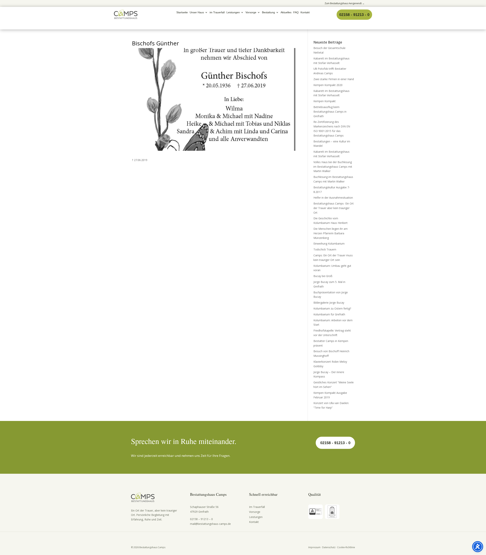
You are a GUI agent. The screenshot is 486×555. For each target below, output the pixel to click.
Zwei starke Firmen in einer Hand (333, 79)
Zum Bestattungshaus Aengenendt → (344, 3)
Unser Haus (197, 12)
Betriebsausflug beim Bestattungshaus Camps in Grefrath (329, 111)
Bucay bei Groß (322, 276)
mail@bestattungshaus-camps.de (210, 524)
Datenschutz (328, 547)
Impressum (314, 547)
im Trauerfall (217, 12)
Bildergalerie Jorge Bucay (328, 302)
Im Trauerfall (257, 507)
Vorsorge (250, 12)
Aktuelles (286, 12)
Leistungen (233, 12)
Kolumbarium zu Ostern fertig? (332, 308)
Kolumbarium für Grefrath (329, 314)
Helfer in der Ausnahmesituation (333, 197)
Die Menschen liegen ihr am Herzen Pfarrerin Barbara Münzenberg (330, 233)
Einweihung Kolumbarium (329, 243)
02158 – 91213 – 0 (201, 519)
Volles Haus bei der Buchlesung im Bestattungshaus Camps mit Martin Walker (332, 166)
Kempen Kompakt (324, 101)
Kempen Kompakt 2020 (327, 85)
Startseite (182, 12)
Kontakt (305, 12)
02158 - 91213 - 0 (354, 15)
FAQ (296, 12)
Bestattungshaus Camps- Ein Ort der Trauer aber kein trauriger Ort (333, 208)
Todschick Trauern (324, 249)
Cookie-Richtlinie (346, 547)
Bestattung (268, 12)
